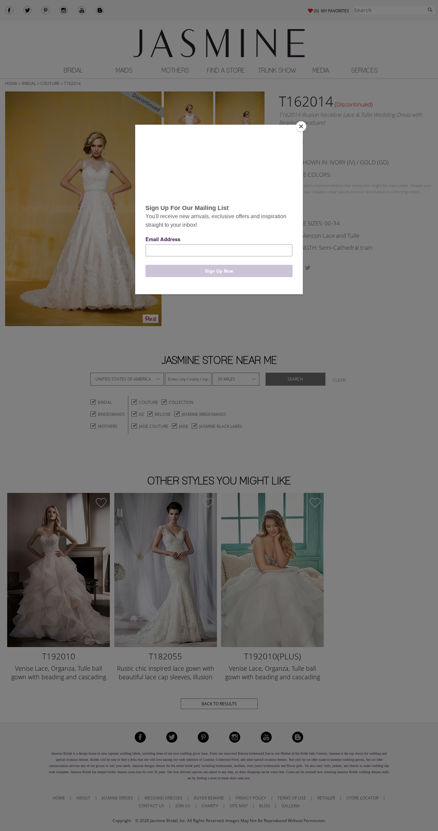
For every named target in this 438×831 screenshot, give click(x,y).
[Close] (301, 126)
